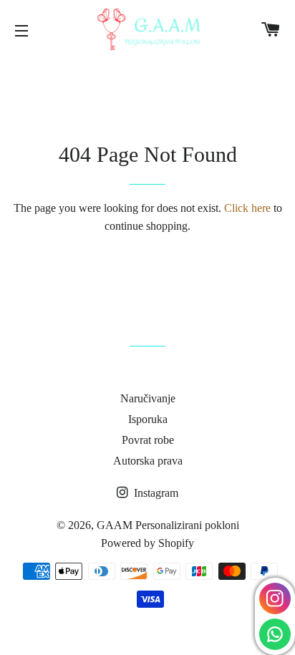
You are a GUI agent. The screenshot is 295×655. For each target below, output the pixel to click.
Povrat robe (148, 440)
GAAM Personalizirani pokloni (168, 525)
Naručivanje (147, 398)
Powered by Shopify (147, 543)
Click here (247, 208)
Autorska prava (148, 461)
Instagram (154, 493)
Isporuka (148, 419)
